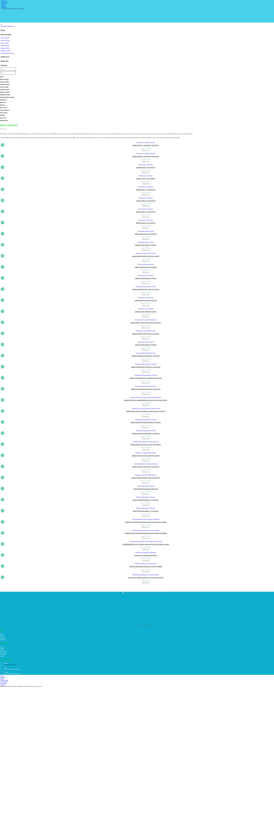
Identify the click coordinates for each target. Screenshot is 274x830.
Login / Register (4, 2)
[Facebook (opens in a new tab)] (1, 13)
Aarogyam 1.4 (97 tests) (145, 178)
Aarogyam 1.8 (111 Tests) (145, 223)
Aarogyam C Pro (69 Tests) (146, 311)
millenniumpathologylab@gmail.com (12, 669)
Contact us (3, 6)
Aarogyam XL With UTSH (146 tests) (145, 478)
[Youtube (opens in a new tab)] (1, 18)
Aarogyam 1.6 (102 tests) (146, 201)
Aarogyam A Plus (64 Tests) (146, 234)
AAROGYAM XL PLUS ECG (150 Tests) (145, 466)
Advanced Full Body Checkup (146, 489)
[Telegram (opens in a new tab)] (1, 21)
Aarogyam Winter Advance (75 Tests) (146, 422)
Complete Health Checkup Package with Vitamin (146, 522)
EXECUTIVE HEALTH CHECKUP (145, 555)
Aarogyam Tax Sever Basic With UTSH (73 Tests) (145, 411)
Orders (1, 647)
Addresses (2, 648)
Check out (2, 656)
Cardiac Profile (4, 89)
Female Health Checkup (7, 97)
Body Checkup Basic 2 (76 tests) (146, 511)
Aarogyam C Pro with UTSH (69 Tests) (145, 322)
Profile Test (3, 99)
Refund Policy (4, 7)
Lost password (3, 653)
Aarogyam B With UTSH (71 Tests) (145, 289)
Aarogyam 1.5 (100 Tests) (146, 189)
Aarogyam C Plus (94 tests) (146, 300)
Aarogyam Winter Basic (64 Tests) (146, 433)
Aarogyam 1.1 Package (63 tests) (145, 145)
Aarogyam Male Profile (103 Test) (146, 356)
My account (3, 0)
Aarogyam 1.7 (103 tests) (146, 212)
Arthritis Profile (5, 84)
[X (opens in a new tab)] (1, 10)
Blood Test (3, 102)
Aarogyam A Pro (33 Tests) (145, 245)
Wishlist (3, 4)
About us (2, 105)
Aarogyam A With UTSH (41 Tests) (145, 256)
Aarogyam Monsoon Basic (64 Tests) (146, 389)
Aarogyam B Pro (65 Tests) (145, 278)
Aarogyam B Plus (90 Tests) (146, 267)
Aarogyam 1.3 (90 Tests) (145, 167)
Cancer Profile (4, 87)
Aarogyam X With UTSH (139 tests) (146, 455)
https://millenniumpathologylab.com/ (12, 673)
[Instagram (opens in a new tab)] (1, 15)
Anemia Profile (4, 81)
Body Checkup (4, 79)
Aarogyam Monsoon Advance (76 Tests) (146, 378)
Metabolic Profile (5, 94)
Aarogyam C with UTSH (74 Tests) (145, 334)
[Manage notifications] (271, 827)
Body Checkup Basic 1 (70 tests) (146, 500)
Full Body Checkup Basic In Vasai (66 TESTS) (145, 577)
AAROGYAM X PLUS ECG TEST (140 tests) (145, 444)
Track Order (3, 3)
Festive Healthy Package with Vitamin (145, 566)
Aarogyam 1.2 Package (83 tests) (145, 156)
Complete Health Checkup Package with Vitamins (145, 533)
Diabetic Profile (4, 92)
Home (1, 76)
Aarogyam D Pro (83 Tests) (146, 345)
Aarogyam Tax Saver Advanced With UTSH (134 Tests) (145, 400)
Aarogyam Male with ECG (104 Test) (145, 367)
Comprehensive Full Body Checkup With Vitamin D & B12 (145, 544)
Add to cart (145, 150)
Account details (3, 651)
